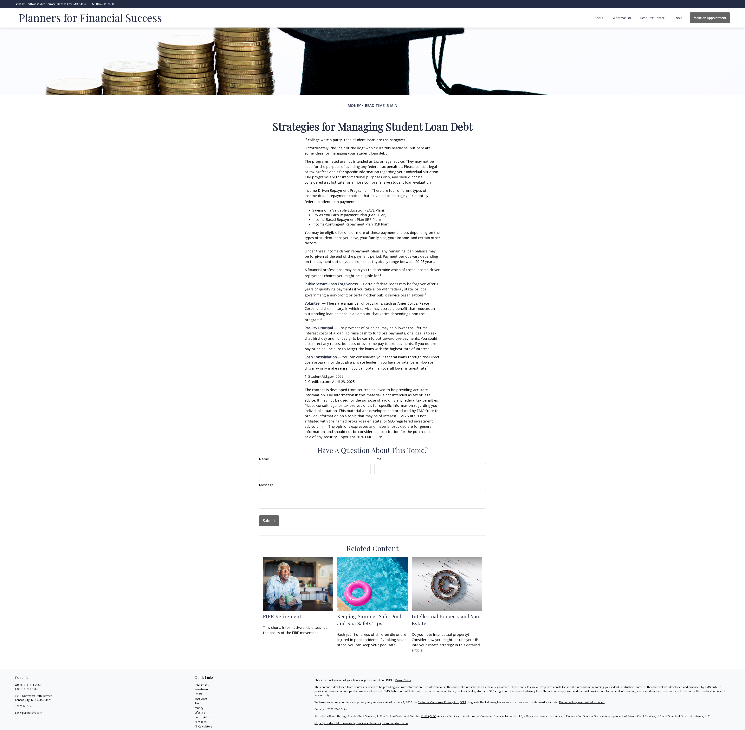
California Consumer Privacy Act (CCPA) (442, 702)
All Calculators (203, 726)
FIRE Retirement (282, 616)
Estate (199, 694)
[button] (599, 18)
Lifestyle (200, 712)
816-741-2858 (105, 4)
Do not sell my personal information (582, 702)
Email (379, 459)
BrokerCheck (403, 680)
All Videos (201, 722)
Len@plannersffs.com (28, 712)
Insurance (201, 698)
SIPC (433, 716)
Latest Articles (203, 717)
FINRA (425, 716)
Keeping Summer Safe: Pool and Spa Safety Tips (369, 620)
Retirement (202, 684)
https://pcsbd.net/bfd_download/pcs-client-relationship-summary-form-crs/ (361, 723)
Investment (202, 689)
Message (266, 485)
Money (199, 708)
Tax (197, 703)
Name (264, 459)
